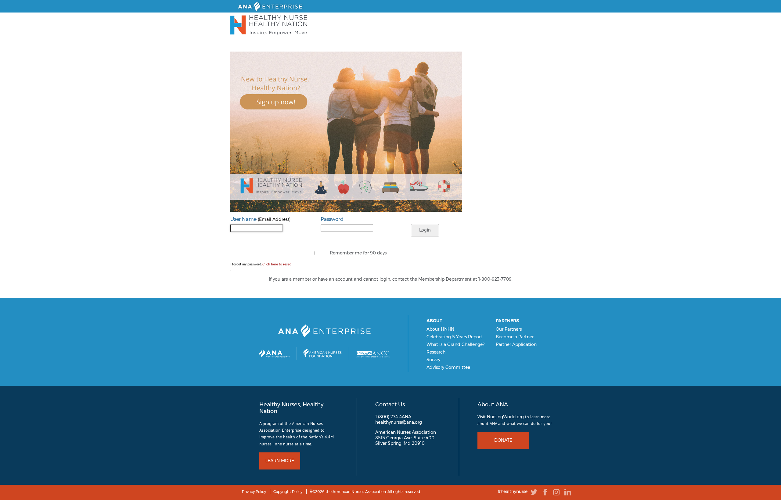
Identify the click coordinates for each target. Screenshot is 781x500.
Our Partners (509, 329)
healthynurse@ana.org (398, 422)
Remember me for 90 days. (358, 253)
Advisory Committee (448, 367)
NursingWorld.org (505, 416)
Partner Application (516, 344)
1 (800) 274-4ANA (393, 416)
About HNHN (440, 329)
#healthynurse (512, 492)
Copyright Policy (287, 491)
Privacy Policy (254, 491)
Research (435, 352)
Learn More (279, 460)
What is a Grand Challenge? (455, 344)
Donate (503, 440)
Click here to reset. (276, 264)
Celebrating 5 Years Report (454, 337)
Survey (433, 359)
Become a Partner (515, 337)
